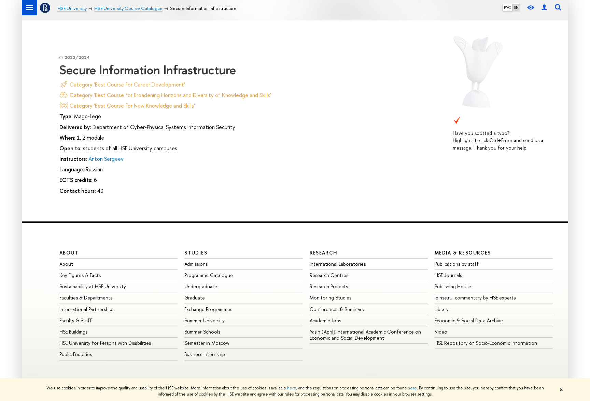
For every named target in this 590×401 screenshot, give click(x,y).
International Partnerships (86, 309)
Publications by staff (457, 264)
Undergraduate (200, 286)
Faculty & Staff (75, 320)
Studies (195, 252)
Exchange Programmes (208, 309)
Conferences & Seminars (337, 309)
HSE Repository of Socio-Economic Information (486, 343)
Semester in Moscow (206, 343)
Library (442, 309)
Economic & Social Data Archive (469, 320)
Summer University (204, 320)
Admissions (196, 264)
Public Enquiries (75, 354)
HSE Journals (448, 275)
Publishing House (453, 286)
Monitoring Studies (330, 297)
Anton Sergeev (106, 159)
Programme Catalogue (208, 275)
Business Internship (204, 354)
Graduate (194, 297)
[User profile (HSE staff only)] (544, 7)
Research (324, 252)
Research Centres (329, 275)
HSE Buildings (73, 331)
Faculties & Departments (85, 297)
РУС (507, 7)
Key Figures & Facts (80, 275)
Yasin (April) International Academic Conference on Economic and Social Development (365, 334)
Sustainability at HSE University (92, 286)
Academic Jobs (325, 320)
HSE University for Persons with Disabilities (105, 343)
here (291, 388)
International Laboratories (338, 264)
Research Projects (329, 286)
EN (516, 7)
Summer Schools (202, 331)
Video (441, 331)
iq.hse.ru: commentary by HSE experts (475, 297)
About (69, 252)
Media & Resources (463, 252)
